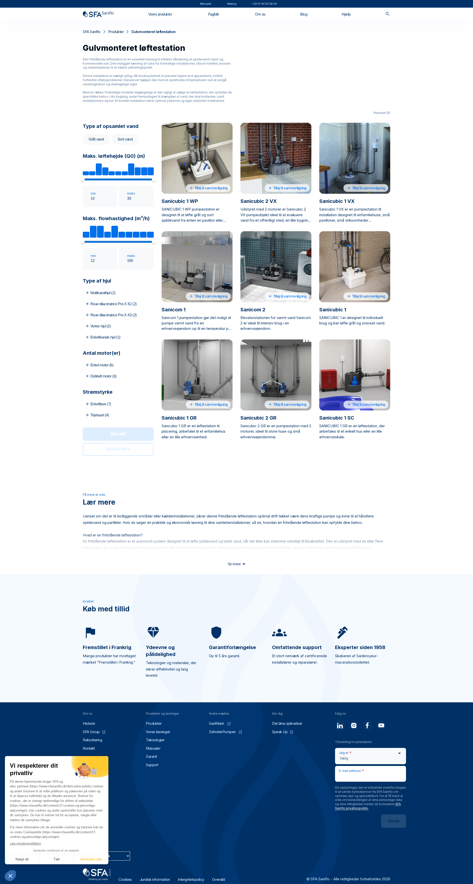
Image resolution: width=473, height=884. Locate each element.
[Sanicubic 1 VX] (354, 158)
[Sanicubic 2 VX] (275, 158)
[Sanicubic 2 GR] (275, 374)
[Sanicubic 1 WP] (197, 158)
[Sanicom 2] (275, 266)
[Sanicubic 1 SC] (354, 374)
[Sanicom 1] (197, 266)
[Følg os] (340, 725)
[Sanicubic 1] (354, 266)
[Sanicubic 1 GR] (197, 374)
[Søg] (387, 14)
